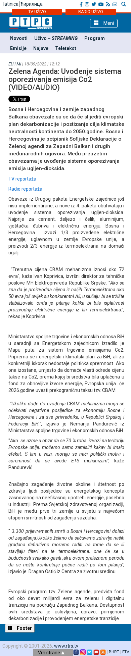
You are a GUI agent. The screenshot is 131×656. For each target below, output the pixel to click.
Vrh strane (49, 652)
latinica (10, 4)
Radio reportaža (25, 189)
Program (94, 38)
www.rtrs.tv (66, 646)
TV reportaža (22, 179)
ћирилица (32, 4)
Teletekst (65, 48)
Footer (24, 628)
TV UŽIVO (37, 11)
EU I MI (14, 63)
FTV (125, 652)
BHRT (114, 652)
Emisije (18, 48)
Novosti (19, 38)
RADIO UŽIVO (90, 11)
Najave (40, 48)
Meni (108, 23)
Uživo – (56, 38)
